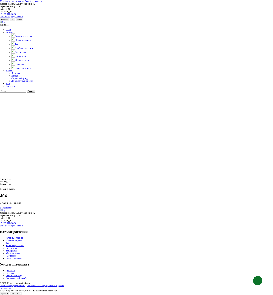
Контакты (10, 86)
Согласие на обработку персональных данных (45, 286)
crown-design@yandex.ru (11, 16)
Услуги (9, 70)
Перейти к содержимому (12, 1)
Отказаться (16, 293)
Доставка (15, 73)
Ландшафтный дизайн (22, 81)
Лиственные (12, 248)
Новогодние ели (14, 258)
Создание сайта (6, 288)
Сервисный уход (19, 78)
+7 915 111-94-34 (8, 14)
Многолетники (13, 253)
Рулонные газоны (14, 238)
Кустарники (11, 250)
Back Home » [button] (6, 207)
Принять (4, 293)
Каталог (10, 32)
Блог (8, 83)
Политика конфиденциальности (12, 286)
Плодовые (11, 256)
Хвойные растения (15, 245)
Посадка (15, 76)
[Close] (8, 25)
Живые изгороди (14, 240)
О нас (8, 29)
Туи (7, 243)
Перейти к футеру (33, 1)
